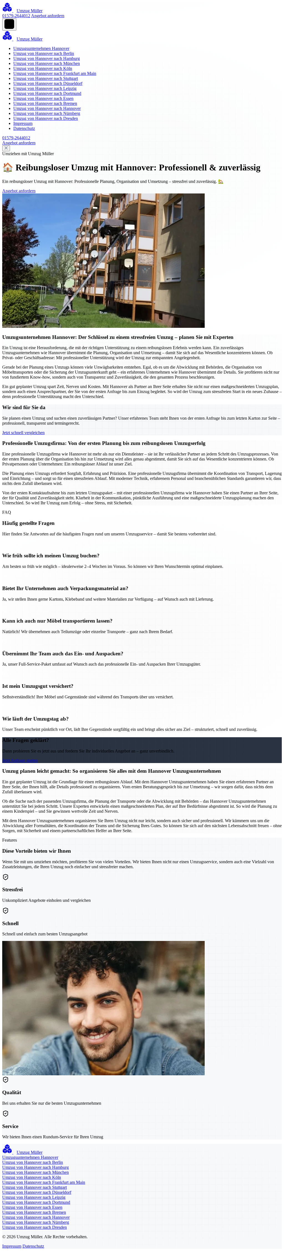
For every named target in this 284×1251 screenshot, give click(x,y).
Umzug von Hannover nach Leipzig (45, 88)
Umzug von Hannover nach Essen (43, 98)
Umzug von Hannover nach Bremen (45, 103)
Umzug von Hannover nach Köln (42, 68)
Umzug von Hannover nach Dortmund (47, 93)
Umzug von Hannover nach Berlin (43, 53)
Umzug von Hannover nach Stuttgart (45, 78)
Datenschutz (24, 128)
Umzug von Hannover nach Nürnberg (46, 113)
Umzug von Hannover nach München (46, 63)
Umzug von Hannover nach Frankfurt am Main (54, 73)
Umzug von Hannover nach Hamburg (46, 58)
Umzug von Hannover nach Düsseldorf (47, 83)
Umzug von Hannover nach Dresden (45, 118)
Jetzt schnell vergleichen (23, 432)
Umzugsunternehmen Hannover (41, 48)
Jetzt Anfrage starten (20, 760)
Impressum (22, 123)
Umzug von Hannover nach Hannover (47, 108)
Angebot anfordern (47, 15)
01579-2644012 (16, 15)
